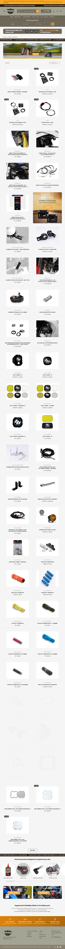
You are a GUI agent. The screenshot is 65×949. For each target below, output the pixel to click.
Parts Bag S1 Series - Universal (17, 562)
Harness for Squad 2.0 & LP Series (17, 312)
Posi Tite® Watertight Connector (47, 684)
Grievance (29, 932)
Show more (32, 850)
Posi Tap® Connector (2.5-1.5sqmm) (47, 654)
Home (5, 37)
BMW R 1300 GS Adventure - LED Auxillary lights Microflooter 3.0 (17, 186)
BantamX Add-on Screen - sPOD (47, 91)
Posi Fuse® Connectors (47, 562)
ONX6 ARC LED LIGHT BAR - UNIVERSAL (47, 499)
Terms (40, 938)
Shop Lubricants (43, 892)
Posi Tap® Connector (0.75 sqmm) (17, 654)
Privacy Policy (42, 934)
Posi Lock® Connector (17, 592)
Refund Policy (42, 936)
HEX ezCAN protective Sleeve (47, 312)
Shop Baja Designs (14, 892)
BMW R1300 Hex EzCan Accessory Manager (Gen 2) (17, 218)
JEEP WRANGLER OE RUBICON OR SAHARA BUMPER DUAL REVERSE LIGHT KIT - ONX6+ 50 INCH (17, 343)
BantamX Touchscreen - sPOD (17, 122)
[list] (32, 921)
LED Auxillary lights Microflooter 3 (47, 343)
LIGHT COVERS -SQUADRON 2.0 (17, 436)
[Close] (60, 30)
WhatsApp (48, 2)
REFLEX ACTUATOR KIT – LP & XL (47, 746)
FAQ (40, 932)
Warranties (29, 936)
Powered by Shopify (23, 946)
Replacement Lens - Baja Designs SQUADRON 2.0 (47, 808)
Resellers (29, 934)
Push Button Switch (47, 715)
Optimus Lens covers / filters (47, 529)
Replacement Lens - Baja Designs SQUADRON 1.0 (18, 808)
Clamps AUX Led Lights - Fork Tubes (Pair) (17, 249)
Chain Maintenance (8, 878)
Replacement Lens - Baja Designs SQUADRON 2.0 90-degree (18, 840)
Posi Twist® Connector (17, 715)
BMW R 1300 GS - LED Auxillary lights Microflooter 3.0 (47, 154)
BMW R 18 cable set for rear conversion (47, 185)
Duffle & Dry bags (53, 878)
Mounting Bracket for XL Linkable (17, 499)
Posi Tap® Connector (17, 623)
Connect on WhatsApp (32, 931)
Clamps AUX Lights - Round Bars (47, 249)
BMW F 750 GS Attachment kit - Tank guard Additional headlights (17, 154)
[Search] (52, 24)
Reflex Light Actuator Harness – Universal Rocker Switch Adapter (17, 777)
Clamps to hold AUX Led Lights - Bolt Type (17, 280)
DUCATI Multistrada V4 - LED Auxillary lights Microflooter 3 (47, 281)
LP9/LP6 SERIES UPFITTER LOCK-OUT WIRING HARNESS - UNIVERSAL (47, 467)
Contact (41, 931)
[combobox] (31, 11)
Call (53, 2)
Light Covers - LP (17, 375)
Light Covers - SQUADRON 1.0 (17, 405)
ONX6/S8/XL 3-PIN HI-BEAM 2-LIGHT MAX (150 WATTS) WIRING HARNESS (18, 530)
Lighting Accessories (12, 37)
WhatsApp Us (58, 936)
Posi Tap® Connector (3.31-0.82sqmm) (17, 684)
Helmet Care (23, 878)
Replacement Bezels (47, 776)
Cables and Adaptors (38, 878)
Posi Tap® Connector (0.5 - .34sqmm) (47, 623)
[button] (4, 11)
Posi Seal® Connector (47, 592)
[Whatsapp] (57, 11)
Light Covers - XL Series (47, 405)
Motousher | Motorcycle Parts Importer (13, 946)
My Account (59, 2)
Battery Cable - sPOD (47, 122)
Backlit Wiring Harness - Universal (17, 91)
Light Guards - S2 (47, 436)
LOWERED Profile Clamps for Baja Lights (17, 467)
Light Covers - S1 (47, 375)
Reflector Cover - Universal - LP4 (17, 746)
